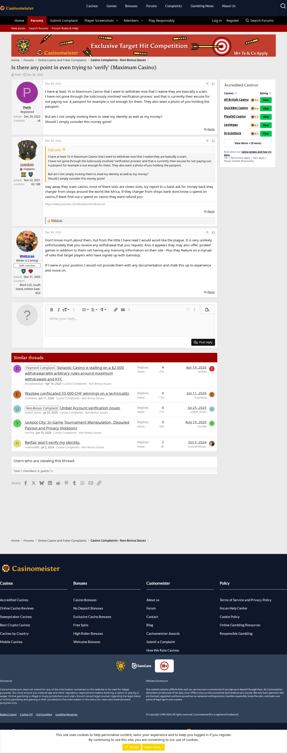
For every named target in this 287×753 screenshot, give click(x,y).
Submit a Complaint (160, 642)
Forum (151, 608)
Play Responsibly (162, 20)
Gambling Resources (66, 714)
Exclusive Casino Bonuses (92, 617)
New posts (18, 28)
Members (131, 20)
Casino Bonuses (85, 600)
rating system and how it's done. (248, 153)
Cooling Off (26, 714)
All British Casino (236, 100)
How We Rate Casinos (162, 650)
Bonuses (131, 6)
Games (112, 6)
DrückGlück (232, 133)
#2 (213, 141)
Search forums (38, 28)
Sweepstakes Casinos (16, 617)
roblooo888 (32, 447)
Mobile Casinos (11, 642)
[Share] (207, 83)
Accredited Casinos (14, 600)
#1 (213, 84)
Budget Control (8, 714)
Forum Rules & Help (65, 28)
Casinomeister (158, 583)
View (266, 100)
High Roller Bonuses (88, 633)
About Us (229, 6)
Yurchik (29, 433)
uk (38, 120)
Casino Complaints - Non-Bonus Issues (87, 384)
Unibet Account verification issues (90, 407)
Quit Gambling (44, 714)
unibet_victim (33, 412)
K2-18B (35, 184)
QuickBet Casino (236, 108)
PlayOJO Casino (235, 116)
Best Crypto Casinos (15, 625)
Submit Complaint (64, 20)
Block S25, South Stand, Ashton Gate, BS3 (28, 289)
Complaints (173, 6)
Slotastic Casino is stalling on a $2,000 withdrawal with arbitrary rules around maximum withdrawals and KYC (74, 373)
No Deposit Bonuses (88, 608)
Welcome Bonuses (86, 642)
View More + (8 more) (248, 143)
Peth (18, 75)
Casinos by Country (14, 633)
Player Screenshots (99, 20)
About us (152, 600)
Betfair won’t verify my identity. (52, 442)
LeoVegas (231, 125)
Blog (149, 625)
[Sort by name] (235, 93)
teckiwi (202, 371)
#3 (213, 232)
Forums (151, 6)
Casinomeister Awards (163, 633)
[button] (117, 20)
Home (19, 20)
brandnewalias (34, 384)
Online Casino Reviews (17, 608)
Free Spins (81, 625)
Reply (211, 129)
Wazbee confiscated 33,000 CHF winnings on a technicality (77, 393)
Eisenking (31, 398)
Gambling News (202, 6)
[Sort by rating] (270, 93)
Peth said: (54, 150)
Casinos (92, 6)
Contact (152, 617)
